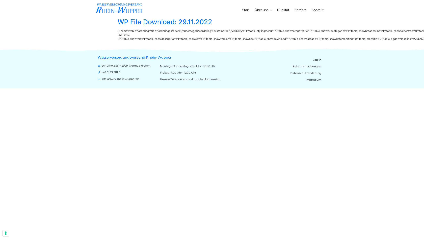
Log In (317, 59)
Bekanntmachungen (307, 66)
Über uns (261, 10)
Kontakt (318, 10)
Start (245, 10)
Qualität (283, 10)
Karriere (300, 10)
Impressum (313, 79)
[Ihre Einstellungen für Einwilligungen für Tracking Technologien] (6, 233)
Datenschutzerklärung (305, 73)
